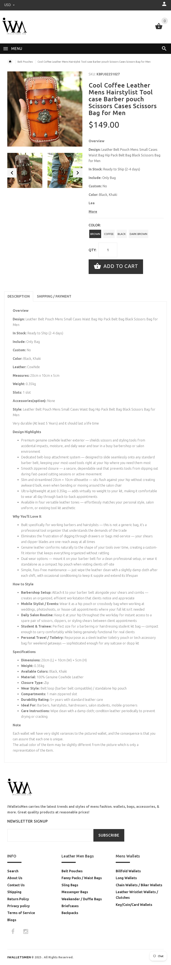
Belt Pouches (25, 61)
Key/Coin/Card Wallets (134, 905)
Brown (95, 233)
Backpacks (70, 913)
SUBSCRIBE (108, 835)
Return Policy (18, 899)
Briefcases (70, 906)
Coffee (109, 233)
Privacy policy (18, 906)
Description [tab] (19, 296)
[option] (24, 170)
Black (122, 233)
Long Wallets (126, 878)
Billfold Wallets (128, 871)
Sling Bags (70, 885)
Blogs (11, 920)
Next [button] (77, 173)
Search (12, 871)
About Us (14, 878)
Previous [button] (12, 173)
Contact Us (16, 885)
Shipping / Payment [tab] (54, 296)
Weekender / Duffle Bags (82, 899)
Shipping (14, 892)
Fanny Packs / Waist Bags (82, 878)
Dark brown (138, 233)
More (93, 211)
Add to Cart (120, 266)
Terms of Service (21, 913)
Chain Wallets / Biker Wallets (139, 885)
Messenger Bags (75, 892)
